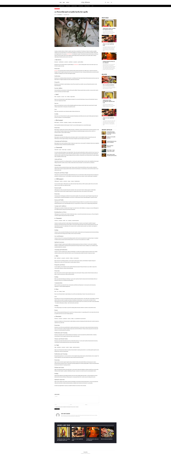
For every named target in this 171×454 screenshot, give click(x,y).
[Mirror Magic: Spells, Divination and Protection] (104, 155)
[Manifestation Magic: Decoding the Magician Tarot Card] (109, 23)
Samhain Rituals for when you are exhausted (111, 142)
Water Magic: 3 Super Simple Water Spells (111, 150)
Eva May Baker (59, 14)
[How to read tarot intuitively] (109, 79)
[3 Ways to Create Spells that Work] (109, 38)
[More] (81, 48)
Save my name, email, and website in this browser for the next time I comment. (67, 406)
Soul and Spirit (105, 59)
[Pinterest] (65, 391)
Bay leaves (56, 70)
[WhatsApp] (67, 391)
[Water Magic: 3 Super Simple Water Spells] (104, 150)
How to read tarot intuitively (108, 84)
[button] (105, 2)
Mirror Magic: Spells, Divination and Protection (111, 155)
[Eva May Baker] (55, 14)
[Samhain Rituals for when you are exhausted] (109, 56)
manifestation (76, 64)
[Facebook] (61, 391)
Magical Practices (57, 8)
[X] (63, 391)
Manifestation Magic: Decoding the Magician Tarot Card (109, 29)
